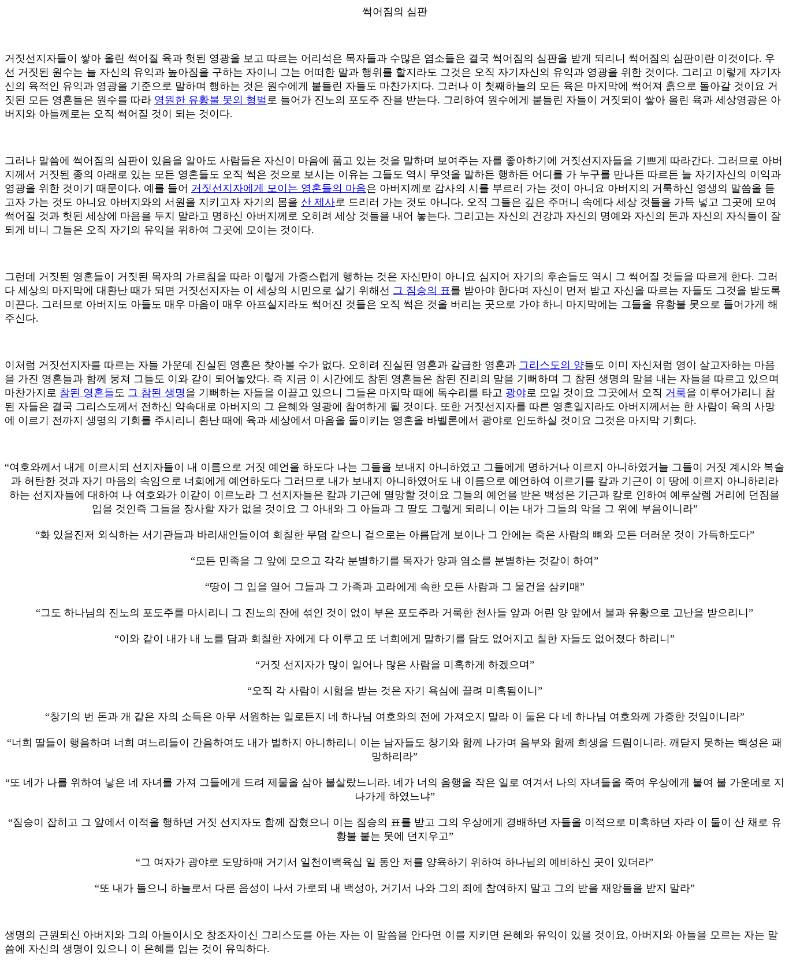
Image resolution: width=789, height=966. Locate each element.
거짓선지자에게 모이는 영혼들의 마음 (278, 188)
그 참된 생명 (156, 392)
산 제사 (318, 202)
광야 (515, 392)
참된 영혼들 (86, 392)
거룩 (675, 392)
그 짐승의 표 (422, 290)
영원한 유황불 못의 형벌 (210, 100)
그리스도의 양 (551, 365)
